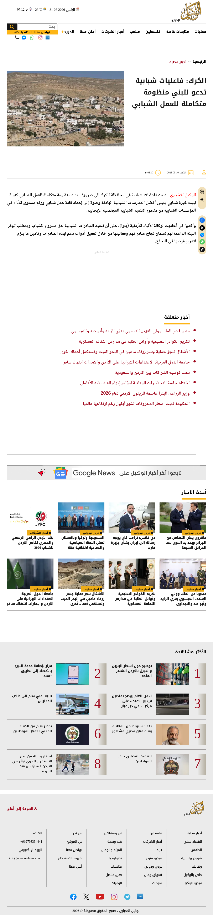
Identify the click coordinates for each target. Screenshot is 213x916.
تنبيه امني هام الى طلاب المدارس (32, 699)
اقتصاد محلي (192, 841)
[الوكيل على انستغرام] (114, 897)
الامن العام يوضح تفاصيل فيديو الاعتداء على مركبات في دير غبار (132, 701)
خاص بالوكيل (193, 875)
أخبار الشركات (112, 31)
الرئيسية (199, 61)
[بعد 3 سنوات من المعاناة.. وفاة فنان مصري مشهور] (172, 734)
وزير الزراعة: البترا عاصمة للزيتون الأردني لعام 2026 (145, 394)
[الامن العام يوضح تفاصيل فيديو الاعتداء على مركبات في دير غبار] (172, 704)
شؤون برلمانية (191, 858)
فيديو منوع (154, 858)
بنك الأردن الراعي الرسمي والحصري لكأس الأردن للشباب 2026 (32, 542)
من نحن (77, 833)
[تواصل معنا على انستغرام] (40, 37)
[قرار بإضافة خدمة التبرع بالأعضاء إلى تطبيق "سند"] (72, 674)
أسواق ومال (153, 875)
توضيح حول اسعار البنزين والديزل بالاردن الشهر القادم (132, 670)
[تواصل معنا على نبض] (48, 37)
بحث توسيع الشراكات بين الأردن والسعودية (152, 373)
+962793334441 (31, 841)
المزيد (69, 31)
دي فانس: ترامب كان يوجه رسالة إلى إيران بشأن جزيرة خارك (133, 542)
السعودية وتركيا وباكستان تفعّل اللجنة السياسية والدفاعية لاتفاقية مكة (82, 542)
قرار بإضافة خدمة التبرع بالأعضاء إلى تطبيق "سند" (33, 670)
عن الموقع (74, 841)
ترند (159, 850)
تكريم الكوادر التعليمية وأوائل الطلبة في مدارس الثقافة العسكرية (134, 342)
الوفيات (116, 883)
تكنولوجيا (115, 858)
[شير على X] (202, 228)
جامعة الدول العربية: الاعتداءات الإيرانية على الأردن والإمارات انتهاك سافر (126, 362)
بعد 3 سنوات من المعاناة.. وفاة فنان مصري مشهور (131, 729)
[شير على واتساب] (202, 242)
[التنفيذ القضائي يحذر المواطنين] (172, 764)
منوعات (157, 883)
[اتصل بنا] (17, 37)
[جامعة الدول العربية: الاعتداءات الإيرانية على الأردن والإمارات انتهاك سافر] (30, 574)
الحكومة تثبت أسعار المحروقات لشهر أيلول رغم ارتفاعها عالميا (136, 404)
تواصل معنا (74, 850)
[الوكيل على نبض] (140, 896)
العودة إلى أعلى (20, 808)
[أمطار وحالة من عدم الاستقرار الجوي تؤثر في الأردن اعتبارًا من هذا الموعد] (72, 764)
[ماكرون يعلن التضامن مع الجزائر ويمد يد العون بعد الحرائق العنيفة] (183, 517)
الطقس (196, 850)
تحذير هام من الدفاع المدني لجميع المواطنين (32, 729)
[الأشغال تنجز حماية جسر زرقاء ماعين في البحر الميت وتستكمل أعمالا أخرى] (81, 574)
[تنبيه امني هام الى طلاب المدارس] (72, 704)
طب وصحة (114, 841)
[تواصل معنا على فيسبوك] (24, 38)
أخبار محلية (178, 62)
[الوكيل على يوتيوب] (100, 897)
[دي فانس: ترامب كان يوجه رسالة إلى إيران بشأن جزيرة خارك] (132, 517)
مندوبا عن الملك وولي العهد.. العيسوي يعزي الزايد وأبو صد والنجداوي (130, 331)
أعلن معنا (88, 31)
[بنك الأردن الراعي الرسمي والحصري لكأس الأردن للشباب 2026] (30, 517)
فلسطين (153, 31)
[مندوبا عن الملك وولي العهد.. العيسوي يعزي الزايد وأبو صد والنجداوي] (183, 574)
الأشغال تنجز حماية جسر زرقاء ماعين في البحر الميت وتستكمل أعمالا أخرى (125, 352)
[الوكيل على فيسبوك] (73, 897)
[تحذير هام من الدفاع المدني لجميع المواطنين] (72, 734)
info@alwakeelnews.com (25, 858)
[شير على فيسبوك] (202, 220)
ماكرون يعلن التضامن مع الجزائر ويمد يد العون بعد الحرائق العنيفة (186, 542)
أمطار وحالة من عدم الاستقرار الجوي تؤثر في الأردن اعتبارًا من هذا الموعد (32, 764)
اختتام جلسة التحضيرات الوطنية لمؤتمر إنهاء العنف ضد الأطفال (135, 383)
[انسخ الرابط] (202, 249)
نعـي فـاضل (114, 875)
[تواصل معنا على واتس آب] (32, 38)
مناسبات (116, 866)
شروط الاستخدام (70, 858)
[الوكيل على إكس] (86, 897)
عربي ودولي (193, 532)
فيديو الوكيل (192, 883)
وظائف (197, 866)
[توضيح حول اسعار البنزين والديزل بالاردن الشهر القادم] (172, 674)
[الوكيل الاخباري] (194, 809)
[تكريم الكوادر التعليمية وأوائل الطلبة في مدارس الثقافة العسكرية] (132, 574)
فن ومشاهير (113, 833)
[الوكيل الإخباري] (187, 11)
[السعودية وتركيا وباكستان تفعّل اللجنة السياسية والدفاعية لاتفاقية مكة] (81, 517)
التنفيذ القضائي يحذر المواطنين (135, 759)
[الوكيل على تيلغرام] (127, 897)
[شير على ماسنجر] (202, 235)
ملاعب (135, 31)
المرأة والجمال (111, 850)
